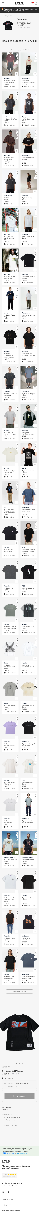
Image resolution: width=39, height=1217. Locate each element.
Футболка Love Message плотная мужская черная (9, 510)
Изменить (10, 1086)
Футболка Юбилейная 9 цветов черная (9, 355)
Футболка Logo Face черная (9, 550)
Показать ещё (19, 991)
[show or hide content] (37, 1199)
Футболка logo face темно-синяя (28, 510)
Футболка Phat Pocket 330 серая (10, 433)
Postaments (26, 78)
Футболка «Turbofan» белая (28, 666)
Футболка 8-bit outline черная (9, 977)
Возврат (15, 1125)
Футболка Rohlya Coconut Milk (9, 471)
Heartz (24, 624)
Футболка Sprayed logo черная (28, 744)
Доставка (5, 1125)
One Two (7, 155)
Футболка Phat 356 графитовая (10, 394)
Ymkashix (25, 507)
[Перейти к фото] (16, 1063)
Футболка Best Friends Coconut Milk (9, 238)
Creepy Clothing (9, 857)
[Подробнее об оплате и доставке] (16, 1086)
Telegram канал (24, 9)
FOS (5, 507)
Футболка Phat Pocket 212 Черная (28, 354)
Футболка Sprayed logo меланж (10, 821)
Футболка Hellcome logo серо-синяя (28, 821)
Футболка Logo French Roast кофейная (9, 159)
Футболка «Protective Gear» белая (9, 666)
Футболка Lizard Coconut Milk (9, 277)
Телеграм (23, 1153)
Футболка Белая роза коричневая (9, 81)
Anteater (25, 351)
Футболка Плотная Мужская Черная (28, 550)
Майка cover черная (26, 939)
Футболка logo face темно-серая (28, 977)
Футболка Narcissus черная (28, 433)
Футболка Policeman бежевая (28, 81)
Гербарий (7, 78)
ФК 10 (24, 469)
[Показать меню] (3, 3)
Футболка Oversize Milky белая (10, 783)
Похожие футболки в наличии (19, 40)
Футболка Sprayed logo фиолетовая (10, 744)
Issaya (6, 313)
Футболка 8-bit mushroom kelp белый (9, 899)
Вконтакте (11, 1153)
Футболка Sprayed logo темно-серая (10, 627)
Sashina (25, 274)
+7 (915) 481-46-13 (12, 1183)
